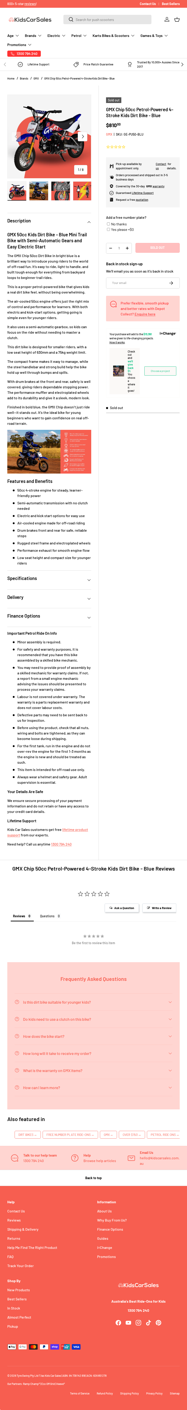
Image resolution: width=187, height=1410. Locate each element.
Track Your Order (20, 1265)
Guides (102, 1238)
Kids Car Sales (53, 1375)
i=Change (104, 1247)
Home (10, 78)
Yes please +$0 (122, 229)
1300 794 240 (61, 844)
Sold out (157, 248)
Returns (13, 1238)
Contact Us (148, 4)
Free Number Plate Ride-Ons (70, 1135)
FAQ (10, 1256)
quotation (142, 199)
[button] (177, 19)
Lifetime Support (143, 193)
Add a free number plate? (126, 217)
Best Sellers (171, 4)
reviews (30, 4)
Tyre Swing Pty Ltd (28, 1375)
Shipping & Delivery (23, 1229)
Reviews (14, 1220)
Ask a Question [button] (124, 908)
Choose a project (160, 370)
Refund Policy (105, 1393)
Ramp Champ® (31, 1383)
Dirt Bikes (27, 1135)
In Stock (13, 1308)
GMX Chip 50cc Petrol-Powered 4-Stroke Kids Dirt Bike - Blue (79, 78)
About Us (104, 1211)
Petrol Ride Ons (165, 1135)
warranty (158, 186)
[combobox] (107, 19)
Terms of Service (79, 1393)
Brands (24, 78)
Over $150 (132, 1135)
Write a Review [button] (161, 908)
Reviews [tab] (19, 916)
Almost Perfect (19, 1317)
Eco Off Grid (48, 1383)
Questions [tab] (47, 916)
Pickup (12, 1326)
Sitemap (175, 1393)
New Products (18, 1290)
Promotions (106, 1256)
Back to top (93, 1178)
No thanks (119, 224)
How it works (117, 342)
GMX (36, 78)
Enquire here (145, 314)
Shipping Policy (129, 1393)
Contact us (161, 166)
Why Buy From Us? (112, 1220)
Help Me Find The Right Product (32, 1247)
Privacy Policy (154, 1393)
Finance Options (110, 1229)
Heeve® (60, 1383)
